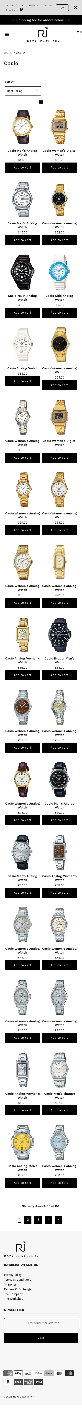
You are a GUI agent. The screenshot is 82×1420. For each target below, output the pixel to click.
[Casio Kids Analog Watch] (59, 272)
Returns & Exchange (17, 1289)
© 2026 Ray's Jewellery (17, 1396)
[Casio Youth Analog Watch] (22, 272)
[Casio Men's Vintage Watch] (59, 1070)
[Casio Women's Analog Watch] (59, 199)
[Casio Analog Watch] (22, 344)
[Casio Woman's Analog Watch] (22, 417)
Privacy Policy (12, 1275)
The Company (13, 1294)
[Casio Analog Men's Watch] (22, 1142)
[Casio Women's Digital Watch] (59, 127)
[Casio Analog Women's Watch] (22, 635)
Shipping (10, 1284)
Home (8, 52)
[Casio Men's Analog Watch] (22, 127)
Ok (62, 7)
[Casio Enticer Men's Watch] (59, 635)
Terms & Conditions (17, 1279)
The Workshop (13, 1298)
